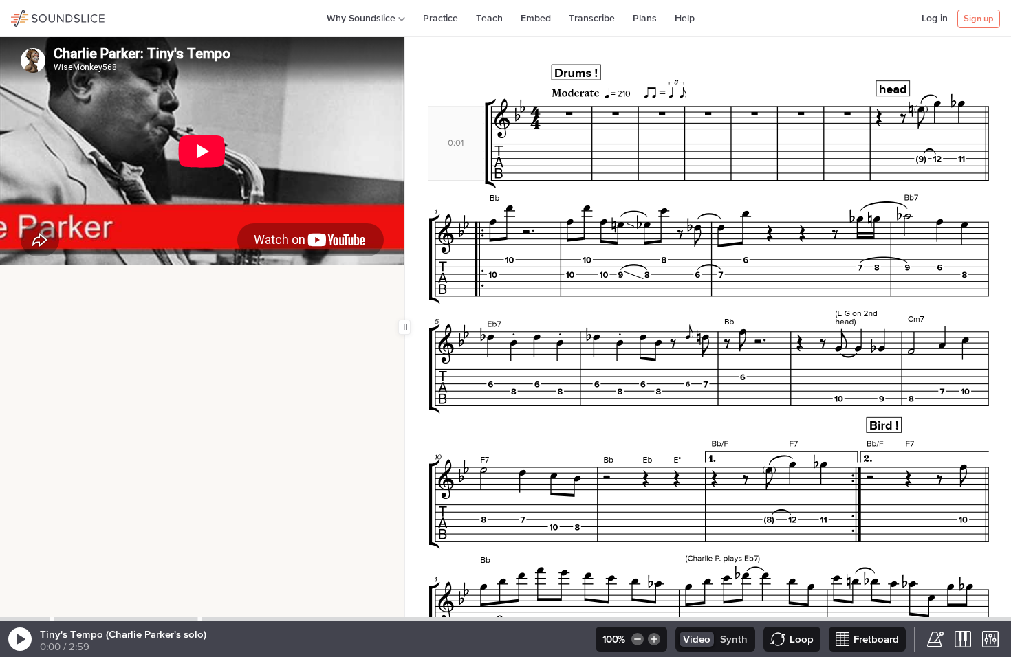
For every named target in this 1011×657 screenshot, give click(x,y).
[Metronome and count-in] (935, 639)
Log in (935, 18)
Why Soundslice (361, 18)
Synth (734, 639)
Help (685, 18)
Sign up (979, 18)
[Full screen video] (36, 279)
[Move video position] (14, 279)
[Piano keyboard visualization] (962, 639)
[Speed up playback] (655, 639)
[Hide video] (58, 279)
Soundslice (37, 16)
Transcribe (592, 18)
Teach (489, 18)
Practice (440, 18)
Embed (536, 18)
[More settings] (990, 639)
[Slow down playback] (636, 639)
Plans (645, 18)
